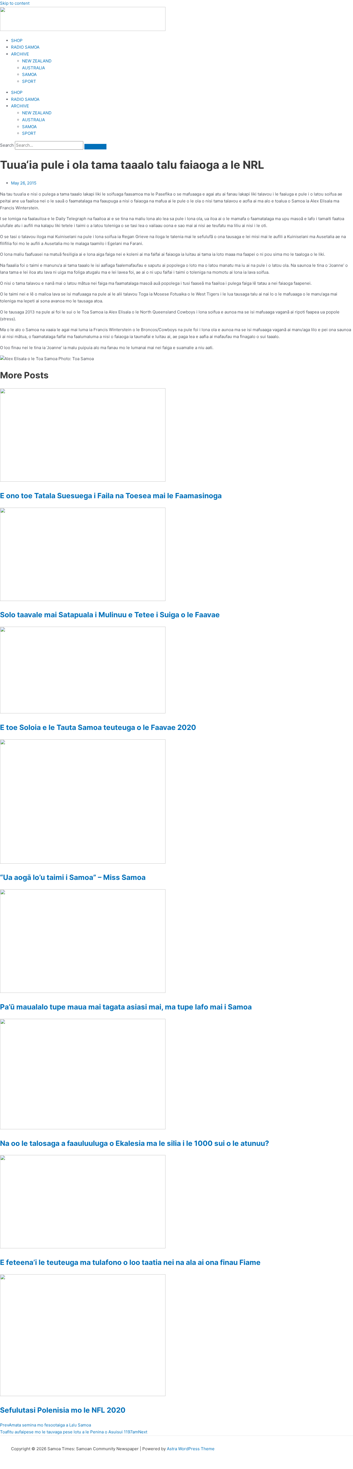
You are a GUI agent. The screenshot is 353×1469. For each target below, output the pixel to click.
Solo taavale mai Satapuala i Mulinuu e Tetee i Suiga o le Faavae (110, 614)
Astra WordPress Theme (191, 1448)
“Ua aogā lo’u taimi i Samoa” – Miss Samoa (73, 877)
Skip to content (15, 3)
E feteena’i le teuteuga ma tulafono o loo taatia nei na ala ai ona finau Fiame (130, 1262)
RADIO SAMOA (25, 47)
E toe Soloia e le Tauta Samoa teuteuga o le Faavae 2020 (98, 727)
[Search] (95, 146)
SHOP (17, 40)
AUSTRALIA (33, 67)
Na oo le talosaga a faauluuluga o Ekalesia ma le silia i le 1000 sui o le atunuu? (134, 1143)
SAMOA (29, 74)
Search (7, 145)
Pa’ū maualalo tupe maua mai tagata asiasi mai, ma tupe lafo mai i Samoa (126, 1007)
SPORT (29, 81)
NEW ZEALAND (37, 61)
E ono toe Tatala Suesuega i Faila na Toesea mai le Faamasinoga (111, 495)
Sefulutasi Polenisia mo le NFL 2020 (62, 1410)
